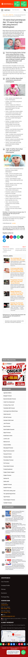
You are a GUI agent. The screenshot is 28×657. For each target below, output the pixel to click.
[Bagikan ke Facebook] (4, 237)
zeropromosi (4, 605)
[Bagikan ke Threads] (21, 237)
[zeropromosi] (8, 4)
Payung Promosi (8, 454)
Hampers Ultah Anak (8, 420)
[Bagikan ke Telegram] (4, 240)
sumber (14, 223)
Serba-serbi (6, 481)
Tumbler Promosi (8, 502)
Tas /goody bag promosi (9, 493)
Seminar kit (6, 478)
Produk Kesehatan (8, 469)
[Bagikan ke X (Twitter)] (7, 237)
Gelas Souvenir (7, 414)
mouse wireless (7, 444)
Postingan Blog (5, 597)
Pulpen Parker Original (9, 472)
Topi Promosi (7, 496)
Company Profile (5, 585)
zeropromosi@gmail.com (8, 616)
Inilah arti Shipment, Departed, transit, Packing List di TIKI (19, 561)
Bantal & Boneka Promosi (10, 399)
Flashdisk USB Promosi (9, 408)
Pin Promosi (6, 463)
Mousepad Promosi (8, 447)
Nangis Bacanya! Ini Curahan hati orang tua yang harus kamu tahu (16, 293)
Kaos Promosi (7, 426)
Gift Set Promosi (7, 417)
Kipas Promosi (7, 432)
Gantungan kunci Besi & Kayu (11, 411)
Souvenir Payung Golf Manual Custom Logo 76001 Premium (18, 549)
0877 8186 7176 (5, 608)
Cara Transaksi (5, 581)
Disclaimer (4, 593)
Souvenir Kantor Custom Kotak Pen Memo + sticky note (18, 537)
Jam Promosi (7, 423)
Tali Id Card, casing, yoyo (9, 490)
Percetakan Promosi (8, 460)
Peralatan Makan (8, 457)
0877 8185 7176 (5, 612)
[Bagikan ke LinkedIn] (14, 237)
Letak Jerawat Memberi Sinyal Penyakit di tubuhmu (18, 513)
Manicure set (7, 441)
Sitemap (3, 589)
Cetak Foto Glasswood (9, 402)
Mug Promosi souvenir (9, 450)
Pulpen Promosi (7, 475)
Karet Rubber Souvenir (9, 429)
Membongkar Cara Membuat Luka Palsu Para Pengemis (19, 525)
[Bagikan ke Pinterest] (11, 237)
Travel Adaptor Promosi (9, 499)
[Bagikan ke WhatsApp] (18, 237)
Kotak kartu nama (8, 435)
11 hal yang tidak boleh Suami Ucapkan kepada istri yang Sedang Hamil (16, 270)
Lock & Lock (6, 438)
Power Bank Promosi (9, 466)
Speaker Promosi (8, 484)
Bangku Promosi (8, 395)
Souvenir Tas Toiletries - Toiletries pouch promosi (8, 250)
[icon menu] (2, 10)
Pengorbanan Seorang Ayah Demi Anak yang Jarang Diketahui (16, 281)
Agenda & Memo (7, 392)
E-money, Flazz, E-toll (9, 405)
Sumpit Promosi (7, 487)
